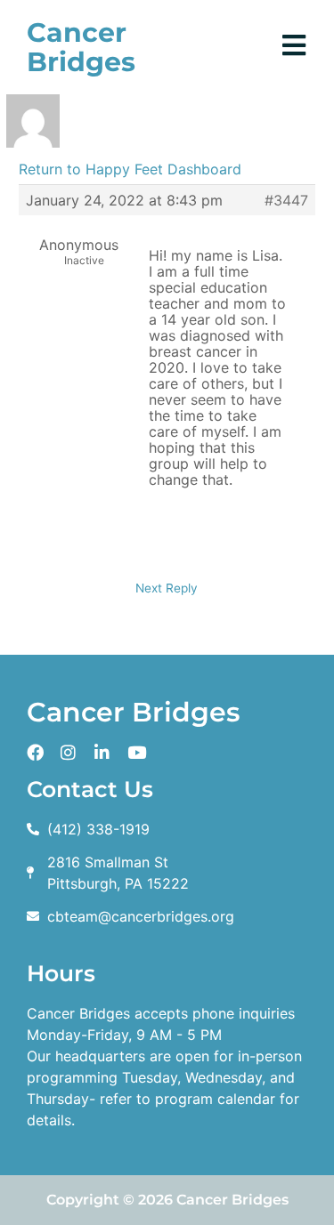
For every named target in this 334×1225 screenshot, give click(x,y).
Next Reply (166, 588)
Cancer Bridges (81, 47)
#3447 (286, 200)
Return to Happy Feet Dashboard (130, 169)
